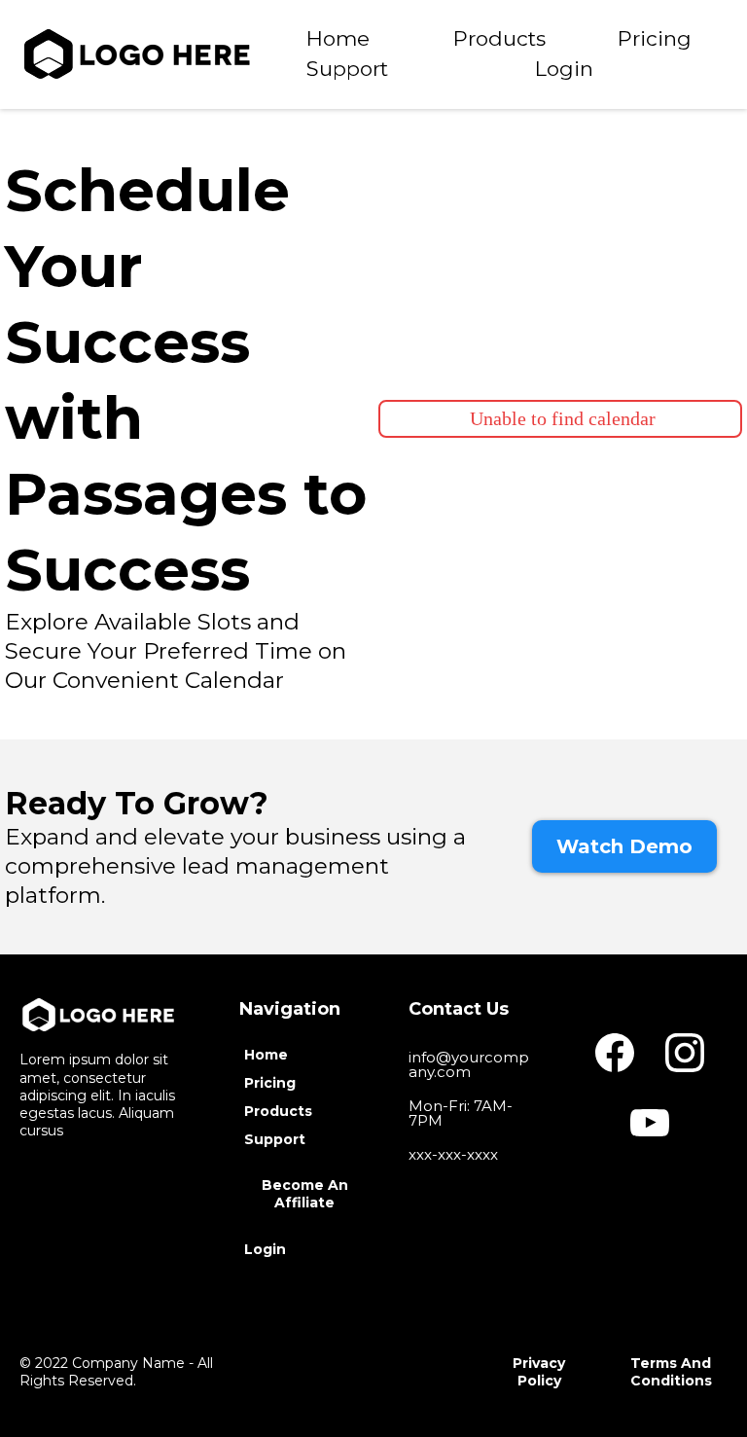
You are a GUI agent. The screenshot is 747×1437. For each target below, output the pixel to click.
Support (347, 68)
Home (338, 38)
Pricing (655, 38)
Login (564, 68)
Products (499, 38)
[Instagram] (685, 1053)
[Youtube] (650, 1123)
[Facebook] (615, 1053)
